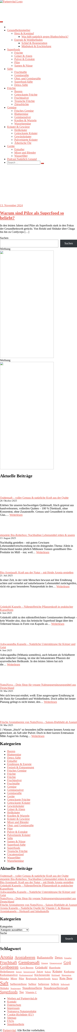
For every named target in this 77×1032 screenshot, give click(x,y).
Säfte (10, 68)
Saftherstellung (18, 983)
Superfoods (13, 49)
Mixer (14, 978)
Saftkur (32, 983)
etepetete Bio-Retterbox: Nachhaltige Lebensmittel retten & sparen (37, 535)
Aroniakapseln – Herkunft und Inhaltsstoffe (24, 911)
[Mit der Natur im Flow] (27, 356)
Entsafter (19, 149)
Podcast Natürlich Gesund (22, 159)
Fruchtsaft (8, 962)
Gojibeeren (9, 967)
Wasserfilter (21, 155)
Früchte (18, 52)
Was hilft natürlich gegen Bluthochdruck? (44, 36)
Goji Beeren (26, 967)
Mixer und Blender (25, 152)
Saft (4, 983)
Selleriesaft (65, 984)
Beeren (18, 91)
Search (69, 938)
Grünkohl (41, 967)
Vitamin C (31, 992)
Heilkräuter (20, 130)
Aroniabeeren (25, 957)
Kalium (48, 972)
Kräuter (57, 971)
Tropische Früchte (24, 101)
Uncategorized (15, 854)
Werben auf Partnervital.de (22, 998)
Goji (67, 962)
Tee (21, 992)
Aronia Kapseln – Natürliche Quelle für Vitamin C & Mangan (35, 908)
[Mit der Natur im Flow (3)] (27, 468)
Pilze (17, 62)
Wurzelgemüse (22, 123)
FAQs (10, 1021)
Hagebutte (55, 967)
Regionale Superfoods (38, 978)
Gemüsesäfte (21, 75)
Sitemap (11, 1017)
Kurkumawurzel (26, 975)
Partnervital (9, 1030)
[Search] (42, 163)
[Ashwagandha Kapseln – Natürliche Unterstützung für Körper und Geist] (6, 635)
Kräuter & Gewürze (18, 126)
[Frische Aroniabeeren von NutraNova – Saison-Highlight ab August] (6, 713)
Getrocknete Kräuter (25, 133)
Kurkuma (69, 971)
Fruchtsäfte (20, 72)
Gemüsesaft (29, 962)
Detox (59, 957)
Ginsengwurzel (56, 963)
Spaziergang (16, 988)
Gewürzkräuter (22, 136)
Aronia (6, 957)
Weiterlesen (16, 514)
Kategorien (6, 926)
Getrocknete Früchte (25, 94)
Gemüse (11, 107)
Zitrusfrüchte (21, 104)
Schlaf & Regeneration (34, 43)
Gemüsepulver (22, 117)
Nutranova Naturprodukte (21, 1011)
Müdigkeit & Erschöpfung (36, 46)
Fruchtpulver (21, 97)
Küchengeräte (42, 974)
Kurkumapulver (9, 974)
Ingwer (19, 972)
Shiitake (4, 988)
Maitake (4, 978)
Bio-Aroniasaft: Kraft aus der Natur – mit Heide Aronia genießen (36, 572)
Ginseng (44, 963)
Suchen (4, 237)
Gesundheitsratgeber (18, 30)
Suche (3, 933)
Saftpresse (43, 983)
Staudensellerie (32, 988)
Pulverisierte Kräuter (26, 139)
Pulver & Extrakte (24, 59)
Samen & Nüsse (23, 65)
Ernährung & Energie (19, 764)
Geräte (11, 146)
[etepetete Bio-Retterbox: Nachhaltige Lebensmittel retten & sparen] (6, 526)
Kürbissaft (56, 975)
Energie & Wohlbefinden (28, 39)
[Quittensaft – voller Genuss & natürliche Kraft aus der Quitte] (6, 489)
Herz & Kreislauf (24, 33)
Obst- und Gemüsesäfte (27, 78)
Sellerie (55, 983)
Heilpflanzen (7, 971)
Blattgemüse (21, 113)
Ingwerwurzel (29, 972)
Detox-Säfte (21, 84)
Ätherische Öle (22, 142)
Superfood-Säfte (23, 81)
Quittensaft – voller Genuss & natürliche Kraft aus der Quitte (34, 497)
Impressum (13, 1008)
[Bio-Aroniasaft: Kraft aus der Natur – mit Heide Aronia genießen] (6, 564)
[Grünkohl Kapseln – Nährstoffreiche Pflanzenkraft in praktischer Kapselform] (6, 598)
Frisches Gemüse (24, 110)
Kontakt (11, 1001)
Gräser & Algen (23, 55)
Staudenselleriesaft (56, 988)
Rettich (55, 979)
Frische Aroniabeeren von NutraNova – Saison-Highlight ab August (38, 722)
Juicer (40, 971)
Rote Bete (65, 978)
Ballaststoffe (45, 957)
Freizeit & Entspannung (20, 767)
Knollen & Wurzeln (25, 120)
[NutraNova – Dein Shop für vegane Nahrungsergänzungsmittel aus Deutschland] (6, 676)
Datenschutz (14, 1004)
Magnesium (66, 975)
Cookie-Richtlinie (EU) (20, 1014)
